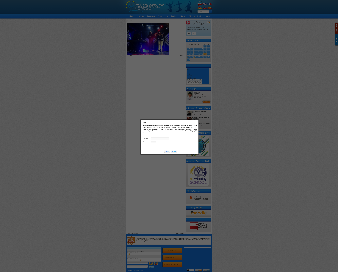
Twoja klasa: (146, 142)
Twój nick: (145, 138)
